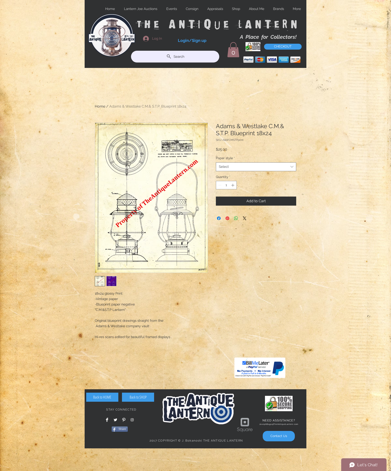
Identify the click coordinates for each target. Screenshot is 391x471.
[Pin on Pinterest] (227, 218)
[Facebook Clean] (107, 420)
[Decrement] (219, 185)
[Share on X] (244, 218)
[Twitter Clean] (115, 420)
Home (100, 106)
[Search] (301, 33)
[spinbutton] (226, 185)
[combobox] (256, 166)
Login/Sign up (192, 40)
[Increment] (233, 185)
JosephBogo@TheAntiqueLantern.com (278, 424)
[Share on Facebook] (219, 218)
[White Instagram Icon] (132, 420)
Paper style (225, 158)
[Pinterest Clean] (124, 420)
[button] (233, 49)
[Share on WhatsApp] (236, 218)
